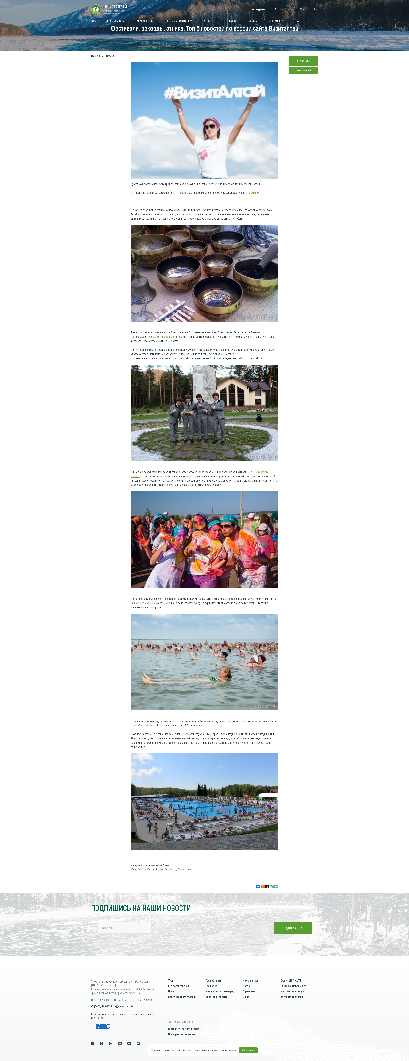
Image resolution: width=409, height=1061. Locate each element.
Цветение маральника (293, 986)
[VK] (92, 1043)
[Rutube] (138, 1043)
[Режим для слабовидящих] (301, 9)
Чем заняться (251, 980)
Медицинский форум (292, 991)
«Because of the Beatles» (161, 336)
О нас (246, 997)
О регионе (249, 991)
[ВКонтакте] (258, 886)
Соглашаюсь (248, 1050)
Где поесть (212, 986)
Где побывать (213, 980)
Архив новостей (303, 70)
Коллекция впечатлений (182, 997)
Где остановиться (178, 986)
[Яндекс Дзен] (129, 1043)
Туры (171, 980)
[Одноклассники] (263, 886)
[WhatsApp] (272, 886)
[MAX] (110, 1043)
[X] (267, 886)
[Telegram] (276, 886)
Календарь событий (217, 997)
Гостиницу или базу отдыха (183, 1028)
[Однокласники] (101, 1043)
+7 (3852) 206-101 (100, 1006)
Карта (246, 986)
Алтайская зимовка (292, 997)
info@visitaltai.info (122, 1006)
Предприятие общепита (182, 1034)
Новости (173, 991)
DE (287, 9)
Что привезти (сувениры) (220, 991)
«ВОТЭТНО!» (252, 192)
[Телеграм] (120, 1043)
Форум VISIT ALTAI (291, 980)
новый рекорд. (142, 603)
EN (281, 9)
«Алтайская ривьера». (144, 725)
